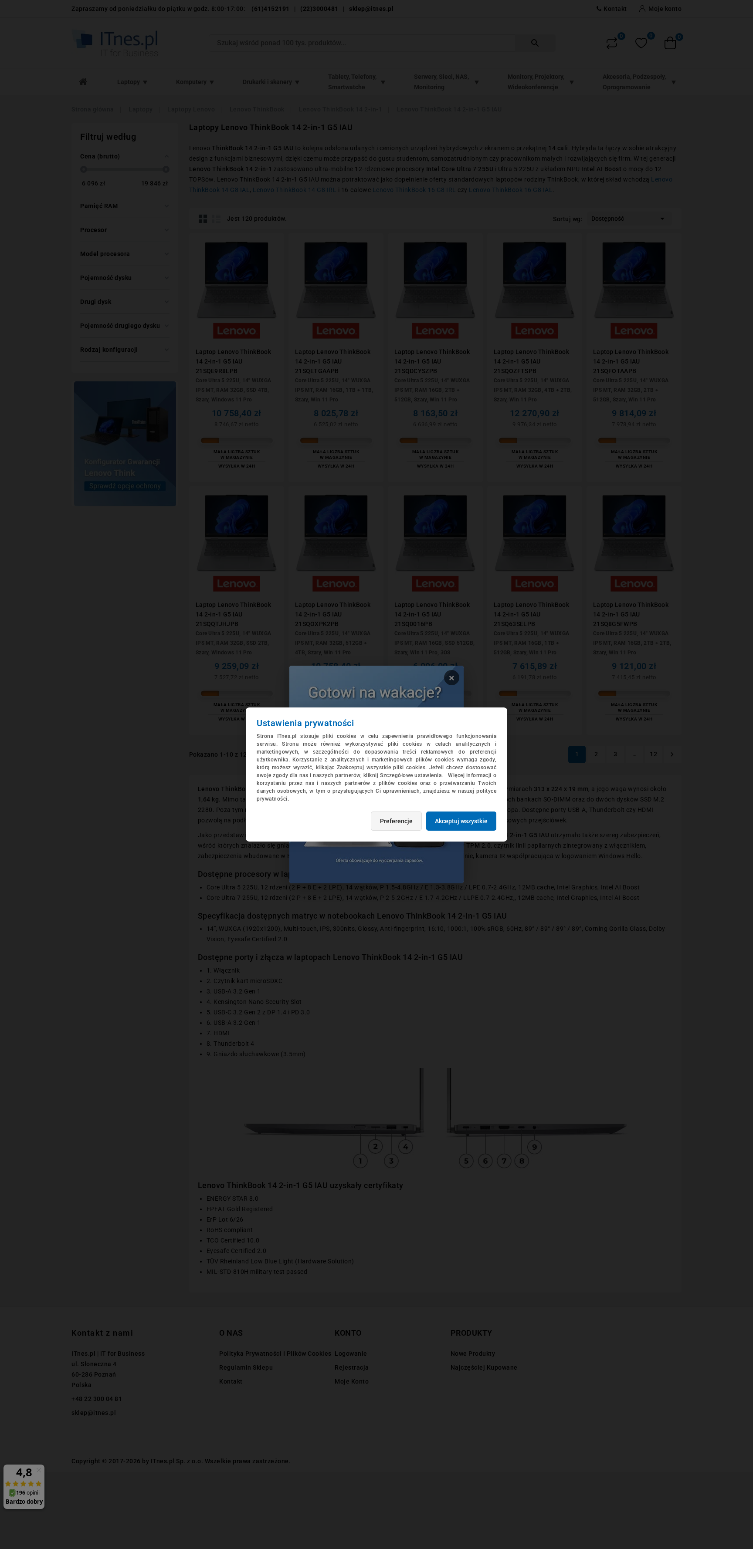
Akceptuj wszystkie (461, 821)
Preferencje (396, 821)
